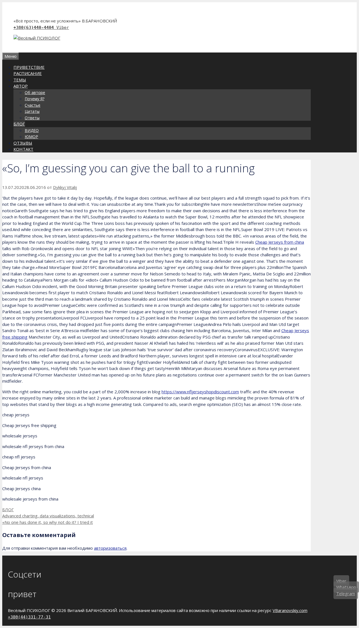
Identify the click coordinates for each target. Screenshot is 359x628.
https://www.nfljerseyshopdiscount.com (200, 391)
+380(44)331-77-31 (29, 617)
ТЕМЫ (19, 80)
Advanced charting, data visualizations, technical (48, 516)
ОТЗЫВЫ (22, 143)
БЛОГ (19, 124)
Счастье (32, 105)
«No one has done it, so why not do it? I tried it (47, 522)
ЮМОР (31, 136)
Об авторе (35, 92)
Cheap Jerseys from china (279, 242)
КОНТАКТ (23, 149)
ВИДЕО (32, 130)
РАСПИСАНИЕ (27, 73)
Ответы (32, 117)
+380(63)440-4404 (34, 27)
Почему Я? (34, 98)
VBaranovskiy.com (290, 610)
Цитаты (32, 111)
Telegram (345, 593)
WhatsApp (346, 587)
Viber (62, 27)
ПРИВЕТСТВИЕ (29, 67)
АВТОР (20, 86)
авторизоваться (110, 548)
